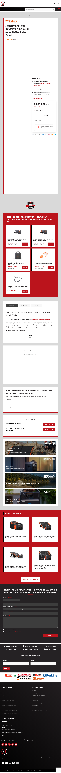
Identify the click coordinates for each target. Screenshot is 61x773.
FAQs (2, 695)
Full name (7, 597)
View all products (30, 579)
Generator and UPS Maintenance (39, 698)
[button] (10, 39)
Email (32, 660)
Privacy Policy (18, 631)
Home (2, 690)
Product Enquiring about (10, 606)
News (2, 698)
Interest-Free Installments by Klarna (39, 710)
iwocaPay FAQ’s (35, 708)
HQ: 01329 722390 (46, 3)
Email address (8, 611)
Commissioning (35, 700)
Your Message (8, 615)
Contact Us (3, 693)
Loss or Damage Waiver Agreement (9, 710)
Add (24, 244)
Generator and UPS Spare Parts (39, 703)
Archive (10, 15)
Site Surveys (34, 693)
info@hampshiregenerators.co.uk (8, 729)
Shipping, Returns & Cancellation (8, 705)
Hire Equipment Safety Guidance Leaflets (10, 713)
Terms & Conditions (5, 703)
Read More (30, 336)
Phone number (6, 602)
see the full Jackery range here (41, 319)
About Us (34, 690)
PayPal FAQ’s (35, 705)
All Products (5, 15)
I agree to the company (13, 631)
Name (6, 660)
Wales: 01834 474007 (47, 5)
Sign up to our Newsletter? (12, 629)
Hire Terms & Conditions (6, 708)
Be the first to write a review (30, 354)
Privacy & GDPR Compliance (7, 700)
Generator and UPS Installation (38, 695)
